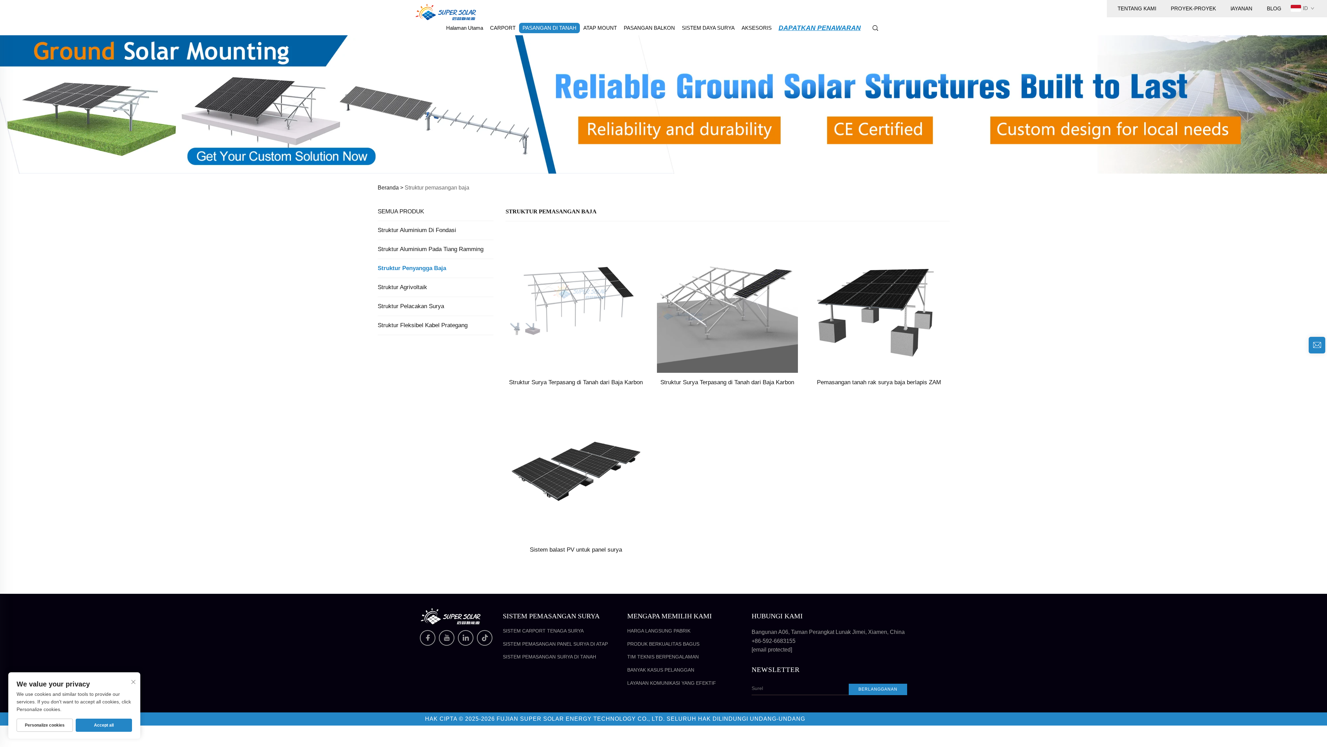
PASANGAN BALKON (649, 28)
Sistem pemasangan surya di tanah (549, 657)
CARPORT (503, 28)
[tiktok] (484, 638)
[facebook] (427, 638)
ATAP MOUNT (600, 28)
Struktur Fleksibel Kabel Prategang (423, 325)
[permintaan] (1317, 345)
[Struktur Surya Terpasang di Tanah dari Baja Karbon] (576, 302)
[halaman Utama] (446, 12)
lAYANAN (1241, 8)
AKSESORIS (757, 28)
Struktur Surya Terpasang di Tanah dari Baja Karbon (576, 382)
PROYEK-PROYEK (1193, 8)
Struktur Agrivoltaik (402, 287)
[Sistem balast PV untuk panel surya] (576, 469)
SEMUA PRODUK (401, 211)
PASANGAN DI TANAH (549, 28)
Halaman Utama (464, 28)
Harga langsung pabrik (658, 631)
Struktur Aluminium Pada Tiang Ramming (430, 249)
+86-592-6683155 (774, 641)
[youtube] (446, 638)
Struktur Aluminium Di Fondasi (417, 230)
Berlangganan (877, 689)
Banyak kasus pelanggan (660, 670)
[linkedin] (465, 638)
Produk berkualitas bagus (663, 644)
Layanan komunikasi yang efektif (671, 683)
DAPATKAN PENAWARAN (820, 27)
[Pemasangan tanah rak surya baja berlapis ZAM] (878, 302)
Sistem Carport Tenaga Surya (543, 631)
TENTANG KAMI (1137, 8)
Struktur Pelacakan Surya (411, 306)
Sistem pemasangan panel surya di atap (555, 644)
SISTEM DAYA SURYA (708, 28)
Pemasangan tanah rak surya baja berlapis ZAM (879, 382)
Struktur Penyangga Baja (412, 268)
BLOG (1274, 8)
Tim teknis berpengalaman (663, 657)
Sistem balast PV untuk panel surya (576, 549)
